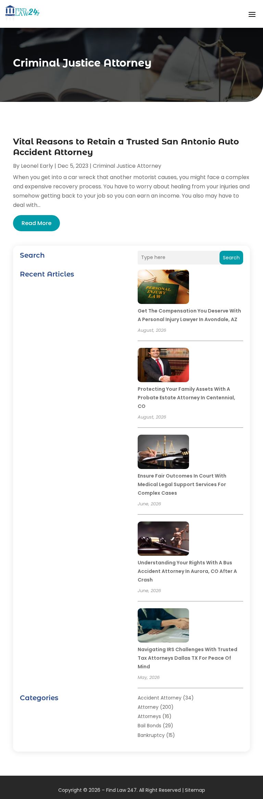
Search (231, 257)
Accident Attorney (159, 697)
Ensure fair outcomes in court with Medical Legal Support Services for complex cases (182, 484)
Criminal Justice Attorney (127, 166)
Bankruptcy (151, 735)
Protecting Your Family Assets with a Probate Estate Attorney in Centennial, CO (186, 398)
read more (36, 223)
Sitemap (195, 790)
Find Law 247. (122, 790)
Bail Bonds (149, 725)
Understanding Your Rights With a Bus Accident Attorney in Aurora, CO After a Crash (187, 571)
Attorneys (149, 716)
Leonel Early (37, 166)
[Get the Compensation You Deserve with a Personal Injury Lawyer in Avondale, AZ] (163, 288)
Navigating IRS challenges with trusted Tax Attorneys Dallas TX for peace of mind (187, 658)
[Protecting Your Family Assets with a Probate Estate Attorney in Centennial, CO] (163, 366)
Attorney (148, 707)
